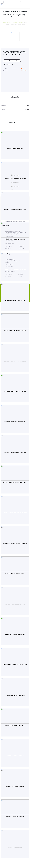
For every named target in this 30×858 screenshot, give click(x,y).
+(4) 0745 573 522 (24, 1)
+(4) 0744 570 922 (9, 266)
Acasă (4, 22)
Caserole (15, 22)
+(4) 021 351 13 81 (7, 1)
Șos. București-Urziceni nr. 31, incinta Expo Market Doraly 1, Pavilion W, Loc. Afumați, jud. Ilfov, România (15, 232)
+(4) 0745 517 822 (9, 240)
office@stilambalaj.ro (9, 243)
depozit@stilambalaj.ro (10, 271)
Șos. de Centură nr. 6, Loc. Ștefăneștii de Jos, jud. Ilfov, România (13, 261)
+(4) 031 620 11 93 (9, 264)
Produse (9, 22)
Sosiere (20, 22)
